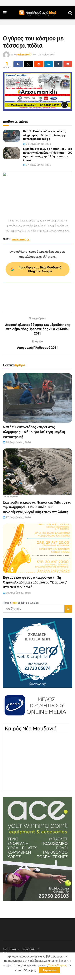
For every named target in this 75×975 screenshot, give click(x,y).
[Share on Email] (67, 64)
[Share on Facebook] (18, 64)
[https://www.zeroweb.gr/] (37, 652)
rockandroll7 (24, 54)
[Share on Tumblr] (58, 64)
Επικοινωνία (28, 949)
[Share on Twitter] (28, 64)
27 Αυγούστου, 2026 (38, 165)
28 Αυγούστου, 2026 (38, 143)
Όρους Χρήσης (57, 965)
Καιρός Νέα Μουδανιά (31, 728)
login (15, 602)
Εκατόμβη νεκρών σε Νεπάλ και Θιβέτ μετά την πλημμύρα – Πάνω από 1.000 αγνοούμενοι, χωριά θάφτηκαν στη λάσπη (37, 507)
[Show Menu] (5, 12)
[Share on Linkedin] (48, 64)
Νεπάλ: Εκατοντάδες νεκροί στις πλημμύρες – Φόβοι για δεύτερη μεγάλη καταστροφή (44, 135)
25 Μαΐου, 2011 (46, 54)
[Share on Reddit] (38, 64)
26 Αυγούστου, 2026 (18, 592)
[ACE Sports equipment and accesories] (37, 848)
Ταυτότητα (9, 949)
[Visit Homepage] (37, 13)
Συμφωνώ (49, 970)
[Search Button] (70, 12)
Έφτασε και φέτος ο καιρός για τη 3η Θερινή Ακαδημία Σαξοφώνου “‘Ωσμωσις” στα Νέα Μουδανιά (35, 582)
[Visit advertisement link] (37, 91)
